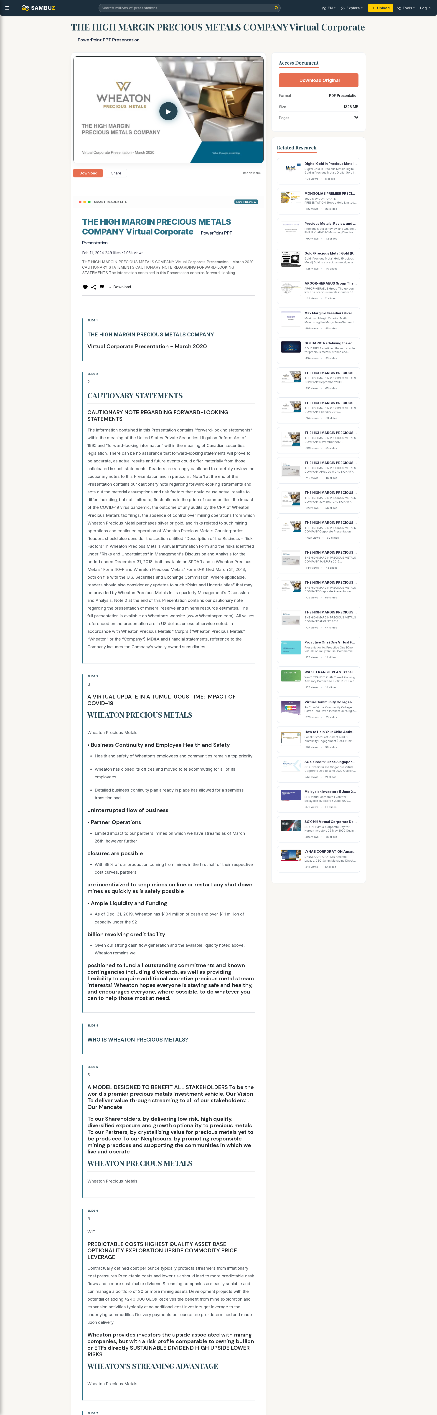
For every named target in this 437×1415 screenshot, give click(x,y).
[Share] (93, 287)
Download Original (320, 80)
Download (88, 173)
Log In (425, 8)
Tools (407, 8)
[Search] (276, 8)
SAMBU (43, 8)
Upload (383, 8)
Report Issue (252, 173)
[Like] (85, 287)
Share (116, 173)
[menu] (7, 8)
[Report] (102, 287)
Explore (353, 8)
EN (330, 8)
